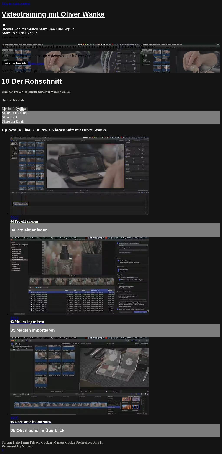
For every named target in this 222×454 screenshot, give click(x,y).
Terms (25, 442)
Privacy (35, 442)
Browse (8, 29)
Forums (20, 29)
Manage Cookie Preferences (73, 442)
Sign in (69, 29)
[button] (4, 25)
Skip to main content (16, 3)
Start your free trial (15, 63)
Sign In (31, 33)
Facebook (9, 109)
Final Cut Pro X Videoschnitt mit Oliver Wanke (31, 91)
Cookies (47, 442)
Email (24, 109)
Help (17, 442)
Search (33, 29)
